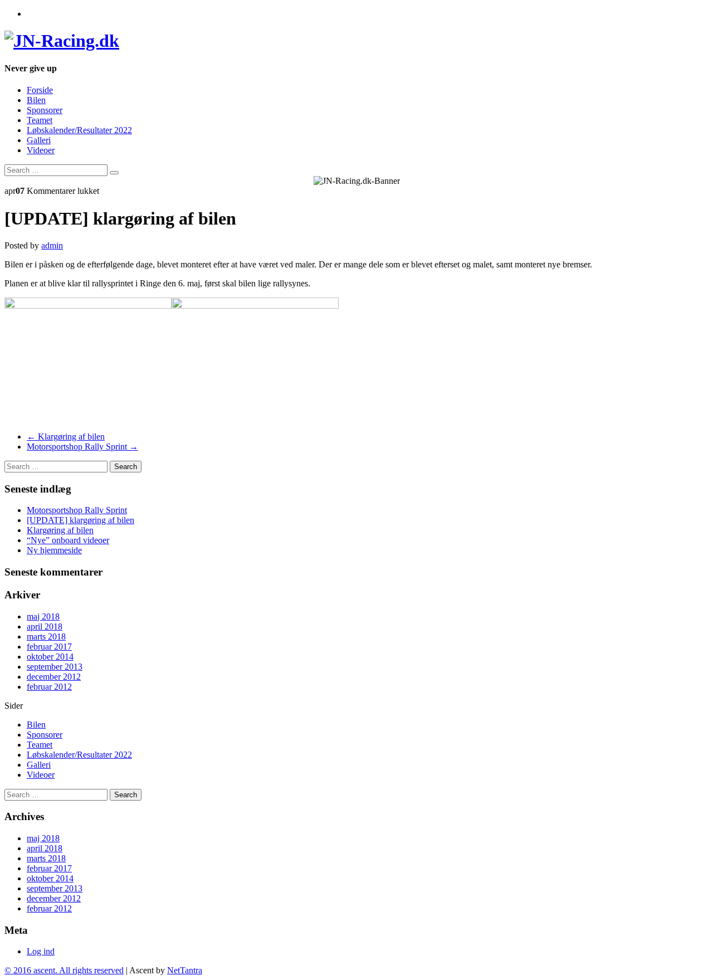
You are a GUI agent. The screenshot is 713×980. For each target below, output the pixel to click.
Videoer (41, 150)
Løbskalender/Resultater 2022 (79, 130)
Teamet (39, 120)
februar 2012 (49, 686)
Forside (40, 90)
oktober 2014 (50, 656)
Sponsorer (44, 110)
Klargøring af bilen (66, 436)
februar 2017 (49, 646)
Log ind (41, 951)
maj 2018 (43, 616)
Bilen (36, 100)
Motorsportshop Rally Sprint (82, 446)
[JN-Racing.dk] (61, 41)
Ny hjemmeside (54, 550)
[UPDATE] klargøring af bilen (80, 520)
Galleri (39, 140)
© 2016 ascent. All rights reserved (64, 970)
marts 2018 (46, 636)
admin (52, 245)
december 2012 (54, 676)
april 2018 (44, 626)
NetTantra (184, 970)
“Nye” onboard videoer (68, 540)
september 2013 (54, 666)
